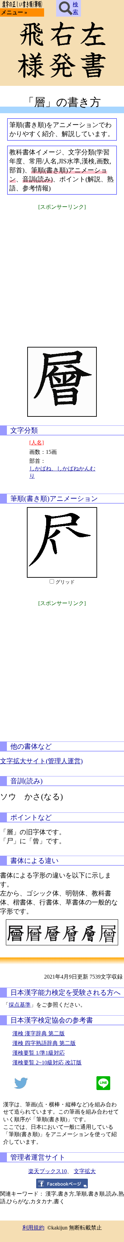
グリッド (65, 582)
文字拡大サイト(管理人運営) (41, 761)
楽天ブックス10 (47, 1171)
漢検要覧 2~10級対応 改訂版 (47, 1062)
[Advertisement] (62, 274)
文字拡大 (85, 1171)
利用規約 (33, 1228)
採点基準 (20, 1005)
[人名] (36, 443)
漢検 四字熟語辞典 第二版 (44, 1043)
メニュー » (14, 12)
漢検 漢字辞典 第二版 (38, 1033)
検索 (75, 8)
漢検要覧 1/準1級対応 (38, 1053)
